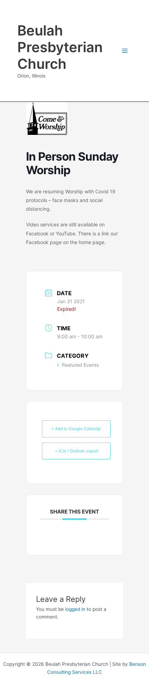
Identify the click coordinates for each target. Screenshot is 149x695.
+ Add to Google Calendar (76, 428)
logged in (75, 609)
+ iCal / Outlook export (76, 450)
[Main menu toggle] (125, 51)
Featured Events (80, 365)
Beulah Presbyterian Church (60, 47)
